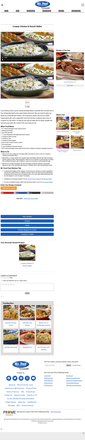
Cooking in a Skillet (27, 234)
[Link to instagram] (27, 378)
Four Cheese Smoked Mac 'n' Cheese (62, 151)
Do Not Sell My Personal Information (20, 399)
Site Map (11, 405)
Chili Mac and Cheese (27, 324)
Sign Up (68, 365)
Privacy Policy (31, 388)
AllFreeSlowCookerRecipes (74, 380)
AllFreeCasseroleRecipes (73, 385)
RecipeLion (69, 376)
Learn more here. (55, 412)
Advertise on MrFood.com (14, 388)
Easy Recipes (27, 216)
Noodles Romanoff (11, 347)
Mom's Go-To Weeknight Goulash (43, 324)
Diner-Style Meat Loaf (70, 82)
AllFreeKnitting (48, 380)
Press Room (30, 392)
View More (70, 85)
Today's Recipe (10, 402)
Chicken (27, 221)
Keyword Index (19, 395)
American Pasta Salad (31, 198)
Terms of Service (12, 392)
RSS (18, 405)
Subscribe (21, 402)
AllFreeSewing (48, 383)
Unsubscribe (31, 402)
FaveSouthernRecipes (72, 383)
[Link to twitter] (14, 378)
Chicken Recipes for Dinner (27, 230)
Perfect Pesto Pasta (33, 179)
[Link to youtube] (33, 378)
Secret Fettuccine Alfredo (44, 348)
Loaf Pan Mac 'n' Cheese (77, 132)
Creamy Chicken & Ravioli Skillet (27, 264)
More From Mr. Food (25, 385)
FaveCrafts (47, 376)
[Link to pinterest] (21, 378)
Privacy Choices (27, 405)
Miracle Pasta (47, 179)
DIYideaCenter (48, 385)
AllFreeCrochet (48, 378)
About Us (12, 385)
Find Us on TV (32, 395)
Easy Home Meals (47, 182)
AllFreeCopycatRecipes (73, 378)
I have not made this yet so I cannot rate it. (15, 280)
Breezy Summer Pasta (10, 324)
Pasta (27, 225)
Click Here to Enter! (8, 188)
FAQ (22, 392)
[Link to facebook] (8, 378)
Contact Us (8, 395)
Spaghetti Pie (27, 347)
